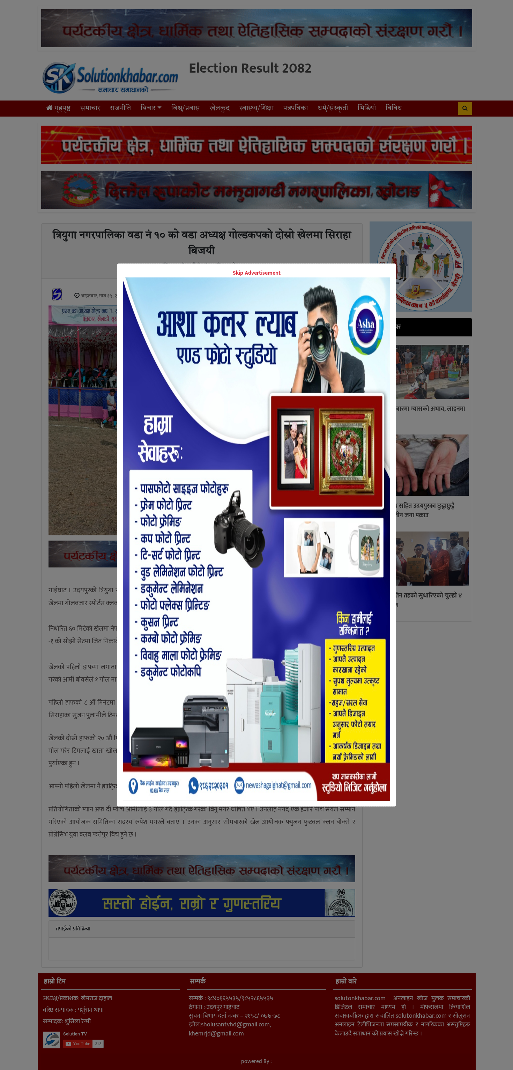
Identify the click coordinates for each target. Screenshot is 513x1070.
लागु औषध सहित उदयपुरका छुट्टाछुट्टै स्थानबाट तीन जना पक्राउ (413, 511)
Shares (202, 577)
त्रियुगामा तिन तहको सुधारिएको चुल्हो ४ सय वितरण (417, 600)
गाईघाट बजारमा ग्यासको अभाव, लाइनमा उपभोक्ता (419, 414)
